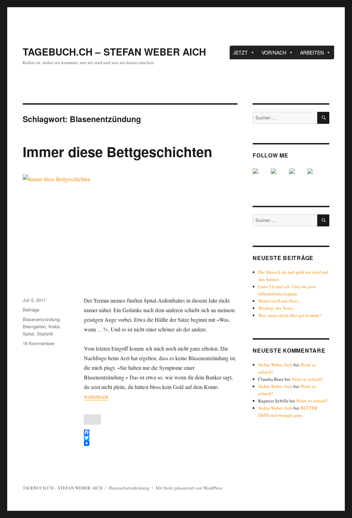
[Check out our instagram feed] (315, 176)
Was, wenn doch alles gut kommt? (289, 315)
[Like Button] (92, 419)
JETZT (240, 52)
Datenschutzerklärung (129, 488)
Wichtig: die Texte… (277, 308)
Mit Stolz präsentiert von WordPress (189, 488)
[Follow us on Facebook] (261, 176)
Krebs (54, 326)
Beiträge (31, 309)
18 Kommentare (38, 343)
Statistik (45, 333)
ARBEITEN (312, 52)
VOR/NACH (274, 52)
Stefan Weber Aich (275, 365)
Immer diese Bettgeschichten (117, 151)
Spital (28, 333)
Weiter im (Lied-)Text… (280, 301)
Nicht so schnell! (307, 379)
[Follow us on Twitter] (279, 176)
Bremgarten (34, 326)
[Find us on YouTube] (297, 176)
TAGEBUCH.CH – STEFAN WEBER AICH (114, 52)
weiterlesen (96, 396)
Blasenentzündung (41, 319)
